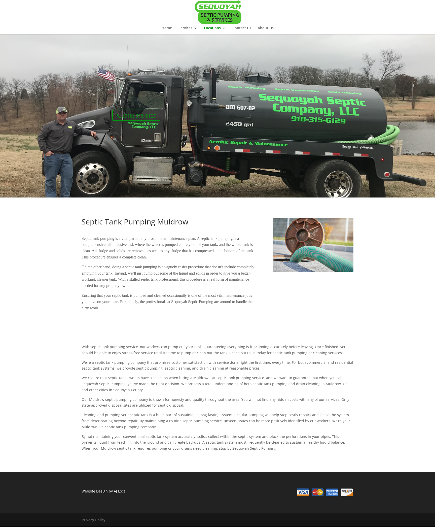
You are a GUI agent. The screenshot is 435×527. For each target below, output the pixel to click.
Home (167, 28)
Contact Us (241, 28)
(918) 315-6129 (139, 115)
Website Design (95, 491)
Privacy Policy (93, 519)
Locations (212, 28)
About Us (266, 28)
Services (185, 28)
